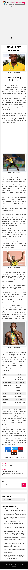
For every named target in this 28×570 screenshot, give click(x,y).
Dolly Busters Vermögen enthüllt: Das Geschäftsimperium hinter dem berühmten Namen (14, 523)
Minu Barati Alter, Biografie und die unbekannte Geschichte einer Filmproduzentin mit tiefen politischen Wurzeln (14, 551)
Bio (21, 457)
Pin (21, 448)
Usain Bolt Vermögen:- (9, 84)
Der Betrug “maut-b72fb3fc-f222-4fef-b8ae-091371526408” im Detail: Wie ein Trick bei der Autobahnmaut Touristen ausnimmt (14, 533)
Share (8, 448)
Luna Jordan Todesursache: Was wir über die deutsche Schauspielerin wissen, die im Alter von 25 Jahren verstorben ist (14, 557)
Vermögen (10, 457)
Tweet (15, 448)
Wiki (23, 457)
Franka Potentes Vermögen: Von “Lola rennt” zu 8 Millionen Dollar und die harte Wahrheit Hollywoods (15, 539)
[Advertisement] (14, 22)
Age (19, 457)
